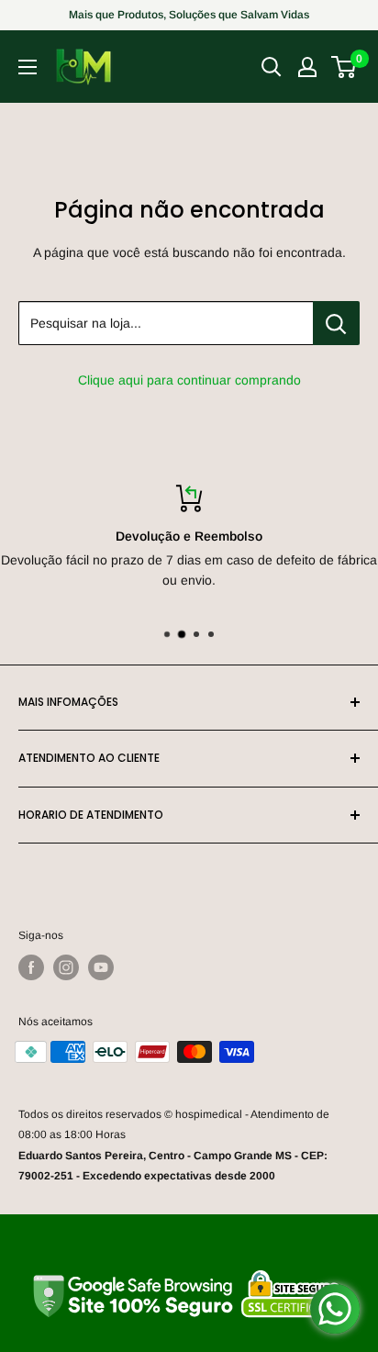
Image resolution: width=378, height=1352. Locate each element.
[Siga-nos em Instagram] (66, 967)
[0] (344, 67)
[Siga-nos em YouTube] (101, 967)
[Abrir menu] (27, 67)
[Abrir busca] (271, 67)
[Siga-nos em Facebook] (31, 967)
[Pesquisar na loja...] (336, 323)
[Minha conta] (307, 67)
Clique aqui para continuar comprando (189, 380)
